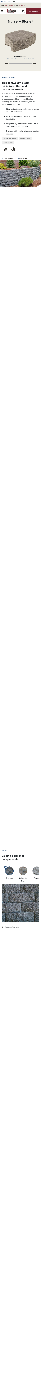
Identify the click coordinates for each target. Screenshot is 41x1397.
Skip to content (6, 1)
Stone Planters (8, 143)
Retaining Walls (25, 139)
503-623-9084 (9, 5)
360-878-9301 (23, 5)
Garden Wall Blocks (10, 139)
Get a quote (33, 11)
